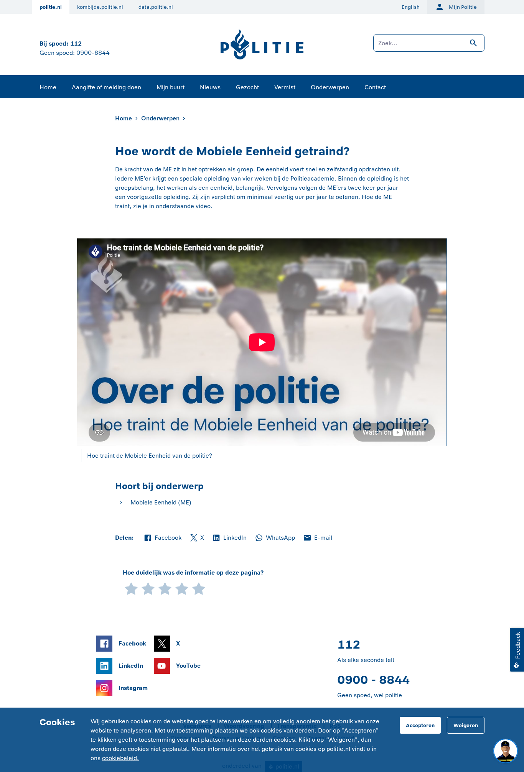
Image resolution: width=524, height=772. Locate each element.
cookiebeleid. (120, 758)
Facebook (162, 538)
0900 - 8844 (373, 679)
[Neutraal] (165, 587)
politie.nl (51, 7)
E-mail (317, 538)
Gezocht (247, 87)
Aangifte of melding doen (106, 87)
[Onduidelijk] (148, 587)
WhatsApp (274, 538)
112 (76, 43)
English (411, 7)
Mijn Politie (463, 7)
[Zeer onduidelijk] (131, 587)
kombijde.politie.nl (100, 7)
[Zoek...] (428, 46)
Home (48, 87)
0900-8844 (93, 52)
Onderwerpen (330, 87)
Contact (375, 87)
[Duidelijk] (181, 587)
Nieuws (210, 87)
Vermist (284, 87)
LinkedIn (229, 538)
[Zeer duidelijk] (198, 587)
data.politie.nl (155, 7)
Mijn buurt (171, 87)
